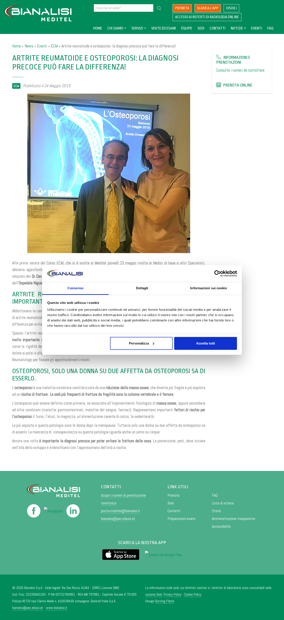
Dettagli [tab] (142, 288)
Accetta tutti (205, 343)
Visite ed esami (163, 28)
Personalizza (139, 343)
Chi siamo (115, 28)
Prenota (182, 8)
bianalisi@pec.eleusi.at (118, 518)
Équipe (186, 28)
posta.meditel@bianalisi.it (120, 510)
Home (97, 28)
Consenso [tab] (75, 288)
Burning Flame (164, 601)
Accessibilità (221, 526)
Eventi (256, 28)
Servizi (137, 28)
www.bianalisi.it (56, 607)
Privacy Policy (172, 594)
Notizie (237, 28)
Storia (216, 510)
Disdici (231, 8)
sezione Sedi (153, 594)
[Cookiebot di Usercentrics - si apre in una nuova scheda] (217, 273)
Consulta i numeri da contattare (240, 70)
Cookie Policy (192, 594)
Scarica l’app (207, 8)
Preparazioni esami (181, 518)
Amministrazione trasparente (233, 518)
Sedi (200, 28)
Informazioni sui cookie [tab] (208, 288)
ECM (54, 46)
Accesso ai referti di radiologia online (207, 17)
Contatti (217, 28)
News (29, 46)
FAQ (270, 28)
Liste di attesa (223, 503)
